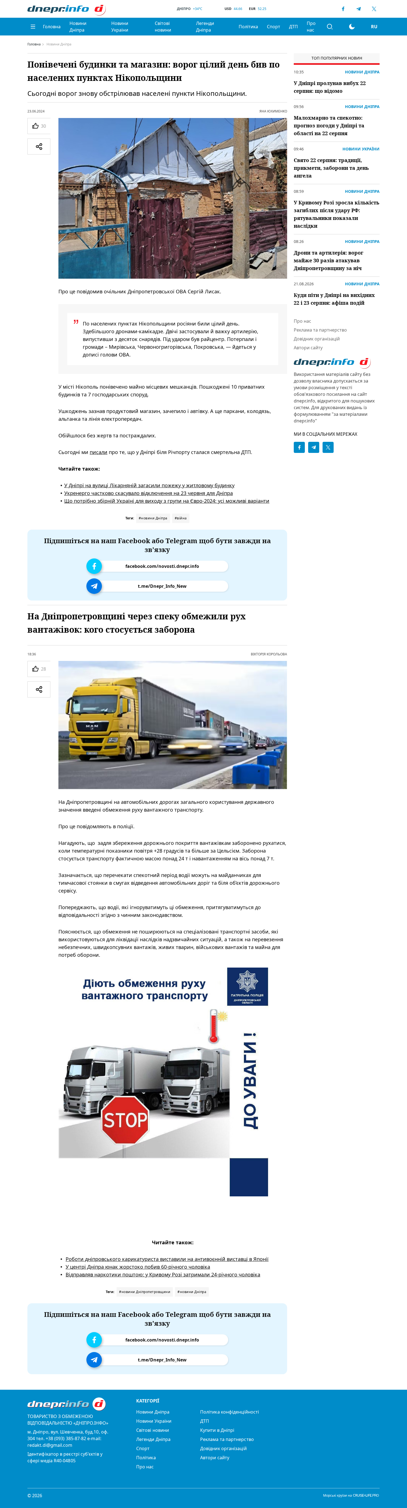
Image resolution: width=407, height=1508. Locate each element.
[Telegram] (358, 8)
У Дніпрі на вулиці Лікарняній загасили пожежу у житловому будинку (149, 485)
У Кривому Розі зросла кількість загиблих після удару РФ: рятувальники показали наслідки (336, 214)
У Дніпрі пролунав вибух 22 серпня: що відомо (330, 87)
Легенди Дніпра (205, 26)
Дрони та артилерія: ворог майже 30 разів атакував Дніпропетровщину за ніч (328, 260)
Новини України (119, 26)
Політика (248, 27)
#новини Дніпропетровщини (144, 1291)
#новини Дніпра (153, 518)
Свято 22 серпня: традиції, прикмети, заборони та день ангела (331, 168)
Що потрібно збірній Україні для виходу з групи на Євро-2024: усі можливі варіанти (166, 500)
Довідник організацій (317, 339)
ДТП (293, 27)
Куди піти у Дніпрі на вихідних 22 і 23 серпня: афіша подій (334, 299)
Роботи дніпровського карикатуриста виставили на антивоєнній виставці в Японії (167, 1259)
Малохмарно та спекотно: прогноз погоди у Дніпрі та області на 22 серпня (329, 125)
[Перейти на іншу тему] (351, 26)
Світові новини (163, 26)
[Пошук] (329, 26)
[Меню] (32, 26)
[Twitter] (374, 8)
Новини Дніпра (77, 26)
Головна (52, 27)
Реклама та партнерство (320, 330)
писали (98, 452)
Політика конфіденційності (229, 1412)
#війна (181, 518)
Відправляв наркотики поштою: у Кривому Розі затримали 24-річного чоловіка (163, 1274)
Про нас (311, 26)
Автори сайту (308, 348)
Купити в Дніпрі (217, 1430)
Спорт (273, 27)
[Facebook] (343, 8)
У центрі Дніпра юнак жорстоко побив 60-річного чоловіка (138, 1266)
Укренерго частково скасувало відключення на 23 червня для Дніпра (148, 493)
